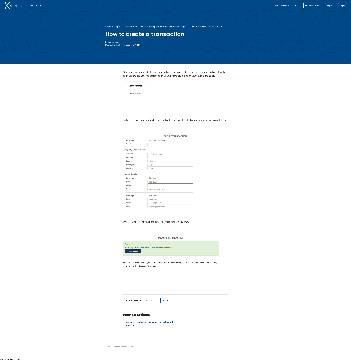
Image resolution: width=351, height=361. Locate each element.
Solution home (131, 26)
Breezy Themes (127, 347)
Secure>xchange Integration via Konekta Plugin (163, 26)
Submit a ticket (312, 5)
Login (342, 5)
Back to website (282, 5)
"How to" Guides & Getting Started (205, 26)
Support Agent (112, 42)
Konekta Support (113, 26)
